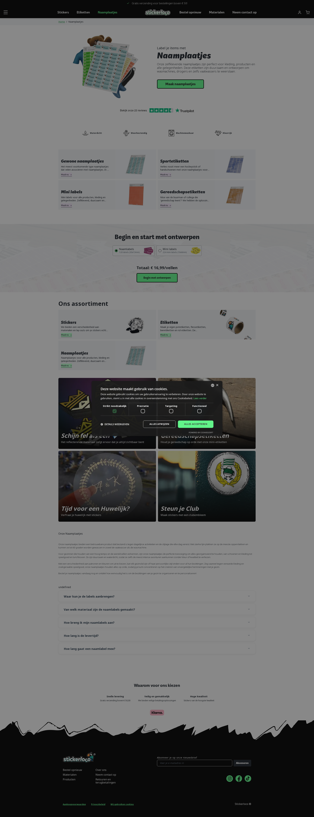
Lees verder (200, 398)
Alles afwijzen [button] (159, 424)
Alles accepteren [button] (195, 424)
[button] (115, 424)
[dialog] (157, 408)
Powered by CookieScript (201, 432)
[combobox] (212, 385)
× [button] (217, 385)
